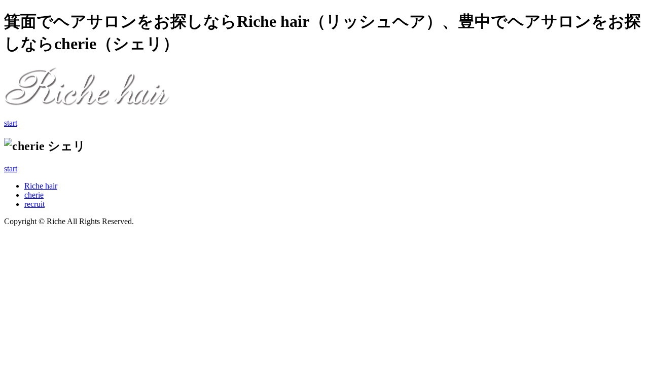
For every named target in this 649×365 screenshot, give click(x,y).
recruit (34, 204)
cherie (34, 195)
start (10, 123)
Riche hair (40, 185)
